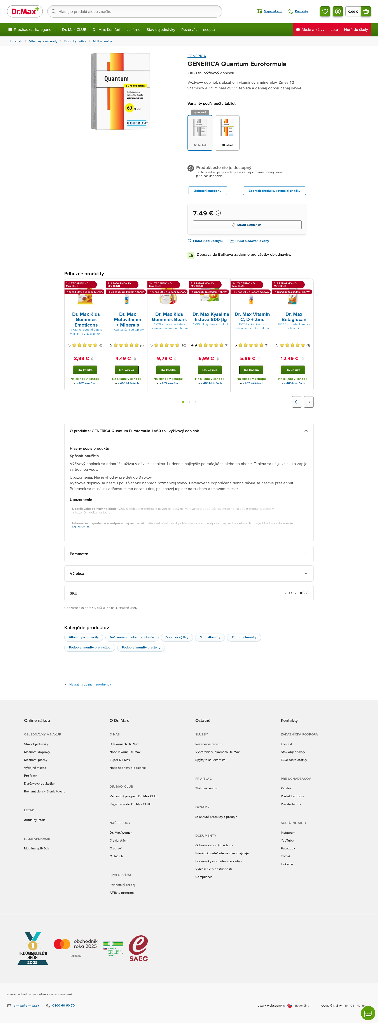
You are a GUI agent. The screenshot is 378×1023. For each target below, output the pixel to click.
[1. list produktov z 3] (183, 402)
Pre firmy (30, 775)
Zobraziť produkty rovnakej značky (274, 190)
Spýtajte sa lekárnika (210, 760)
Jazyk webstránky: (271, 1005)
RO (364, 1005)
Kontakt (286, 744)
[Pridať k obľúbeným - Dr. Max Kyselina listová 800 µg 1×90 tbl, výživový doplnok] (225, 284)
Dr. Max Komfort (106, 29)
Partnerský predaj (122, 884)
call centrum (80, 527)
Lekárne (133, 29)
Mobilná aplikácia (36, 848)
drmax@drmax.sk (26, 1005)
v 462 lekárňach (86, 383)
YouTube (287, 840)
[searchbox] (134, 11)
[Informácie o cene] (218, 213)
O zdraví (115, 848)
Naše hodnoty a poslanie (128, 767)
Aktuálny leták (34, 820)
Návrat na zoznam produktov (90, 684)
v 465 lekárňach (169, 383)
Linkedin (287, 864)
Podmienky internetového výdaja (218, 861)
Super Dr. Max (120, 760)
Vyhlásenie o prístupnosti (213, 869)
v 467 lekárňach (253, 383)
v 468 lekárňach (128, 383)
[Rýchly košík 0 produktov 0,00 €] (366, 11)
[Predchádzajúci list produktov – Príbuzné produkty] (297, 402)
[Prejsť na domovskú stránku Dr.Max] (25, 11)
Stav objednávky (161, 29)
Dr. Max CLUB (74, 29)
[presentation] (85, 295)
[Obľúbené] (325, 11)
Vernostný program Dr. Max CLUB (134, 796)
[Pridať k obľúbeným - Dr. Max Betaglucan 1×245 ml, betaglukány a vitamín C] (309, 284)
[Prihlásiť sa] (338, 11)
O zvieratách (118, 840)
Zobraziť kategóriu (208, 190)
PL (358, 1005)
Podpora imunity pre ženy (141, 647)
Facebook (288, 848)
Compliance (203, 877)
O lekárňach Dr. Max (124, 744)
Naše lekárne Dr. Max (125, 752)
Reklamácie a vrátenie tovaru (44, 791)
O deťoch (116, 856)
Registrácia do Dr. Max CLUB (130, 804)
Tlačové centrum (207, 788)
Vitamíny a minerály (84, 637)
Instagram (288, 832)
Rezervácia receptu (198, 29)
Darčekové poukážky (39, 783)
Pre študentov (291, 804)
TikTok (286, 856)
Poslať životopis (292, 796)
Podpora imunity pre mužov (89, 647)
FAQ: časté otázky (294, 760)
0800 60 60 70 (63, 1005)
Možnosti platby (35, 760)
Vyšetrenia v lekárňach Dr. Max (217, 752)
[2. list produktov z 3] (189, 402)
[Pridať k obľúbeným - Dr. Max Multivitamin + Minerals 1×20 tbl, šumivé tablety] (142, 284)
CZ (352, 1005)
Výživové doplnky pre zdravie (132, 637)
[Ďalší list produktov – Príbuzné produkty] (309, 402)
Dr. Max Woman (121, 832)
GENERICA (196, 55)
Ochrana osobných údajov (214, 845)
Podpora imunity (244, 637)
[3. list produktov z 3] (195, 402)
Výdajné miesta (35, 767)
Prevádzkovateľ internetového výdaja (222, 853)
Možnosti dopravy (37, 752)
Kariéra (286, 788)
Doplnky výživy (176, 637)
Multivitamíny (210, 637)
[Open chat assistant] (368, 1013)
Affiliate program (122, 892)
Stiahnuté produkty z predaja (216, 817)
